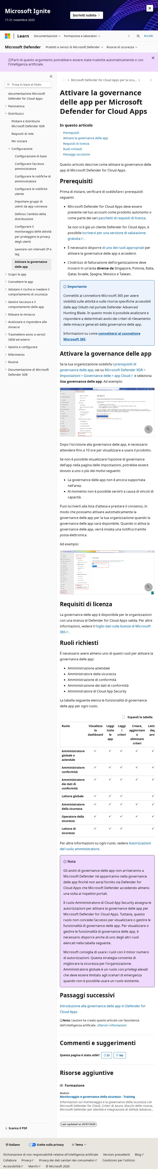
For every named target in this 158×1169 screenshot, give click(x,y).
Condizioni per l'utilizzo (118, 1160)
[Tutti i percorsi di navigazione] (63, 80)
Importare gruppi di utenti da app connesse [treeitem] (31, 204)
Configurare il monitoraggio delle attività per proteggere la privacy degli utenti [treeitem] (33, 234)
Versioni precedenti (116, 1154)
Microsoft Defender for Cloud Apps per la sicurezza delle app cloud (104, 80)
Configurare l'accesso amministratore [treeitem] (29, 166)
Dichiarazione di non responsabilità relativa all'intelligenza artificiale (50, 1154)
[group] (107, 779)
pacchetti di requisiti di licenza (122, 218)
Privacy (26, 1160)
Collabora (9, 1160)
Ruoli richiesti (72, 149)
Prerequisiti (71, 133)
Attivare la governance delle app (85, 138)
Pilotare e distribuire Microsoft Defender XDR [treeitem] (28, 123)
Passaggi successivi (76, 154)
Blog (138, 1154)
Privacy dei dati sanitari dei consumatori (67, 1160)
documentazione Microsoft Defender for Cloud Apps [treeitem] (26, 96)
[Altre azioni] (151, 80)
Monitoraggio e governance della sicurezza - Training (97, 1097)
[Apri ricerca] (138, 36)
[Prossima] (128, 35)
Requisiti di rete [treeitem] (23, 134)
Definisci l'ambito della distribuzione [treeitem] (30, 216)
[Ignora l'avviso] (149, 8)
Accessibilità (11, 1166)
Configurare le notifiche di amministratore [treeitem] (33, 178)
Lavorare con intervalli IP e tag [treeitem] (33, 251)
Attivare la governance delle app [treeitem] (31, 264)
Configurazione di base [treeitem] (31, 156)
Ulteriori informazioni (112, 1025)
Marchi (33, 1166)
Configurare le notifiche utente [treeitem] (31, 191)
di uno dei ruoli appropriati (123, 247)
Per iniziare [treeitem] (19, 141)
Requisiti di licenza (76, 144)
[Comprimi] (51, 76)
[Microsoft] (7, 36)
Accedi (148, 36)
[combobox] (28, 84)
